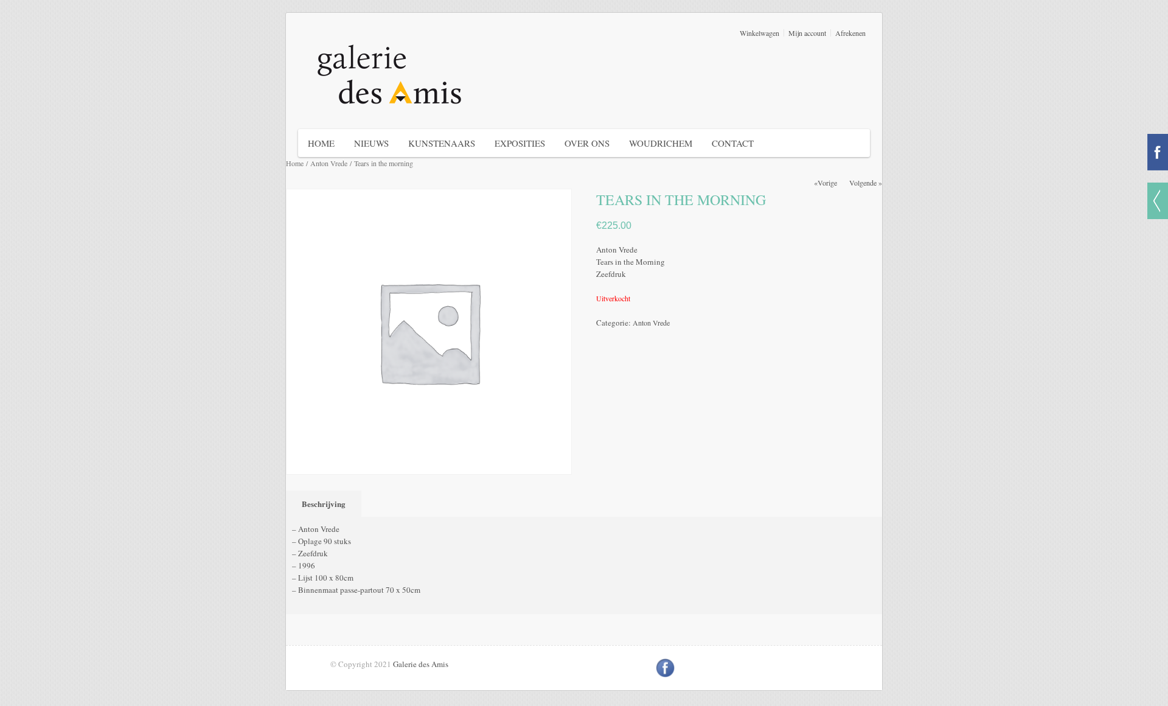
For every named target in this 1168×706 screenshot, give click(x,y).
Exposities (520, 143)
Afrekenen (850, 33)
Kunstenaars (441, 143)
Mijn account (807, 33)
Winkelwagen (759, 33)
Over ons (587, 143)
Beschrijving (324, 503)
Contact (733, 143)
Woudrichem (660, 143)
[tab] (326, 504)
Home (321, 143)
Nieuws (371, 143)
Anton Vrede (328, 163)
